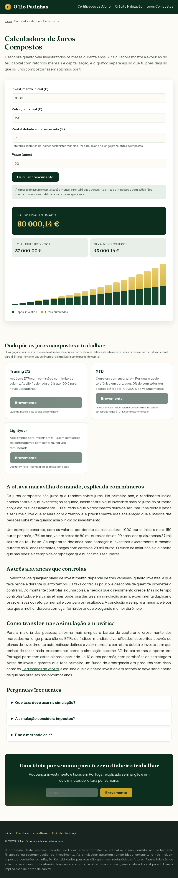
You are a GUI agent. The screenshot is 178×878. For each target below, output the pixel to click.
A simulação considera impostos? (45, 718)
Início (8, 21)
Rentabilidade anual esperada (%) (38, 129)
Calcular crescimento (35, 177)
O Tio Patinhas (27, 7)
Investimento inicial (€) (30, 89)
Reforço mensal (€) (27, 109)
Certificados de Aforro (94, 6)
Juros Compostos (160, 6)
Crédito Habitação (128, 6)
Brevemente (116, 792)
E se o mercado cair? (33, 735)
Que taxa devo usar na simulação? (45, 702)
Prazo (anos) (22, 155)
